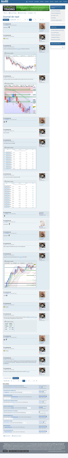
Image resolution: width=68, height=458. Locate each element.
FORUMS (41, 1)
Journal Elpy (53, 17)
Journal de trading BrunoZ (56, 13)
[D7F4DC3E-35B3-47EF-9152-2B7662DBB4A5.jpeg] (20, 195)
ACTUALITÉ (31, 1)
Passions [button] (65, 1)
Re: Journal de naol (7, 35)
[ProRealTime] (26, 8)
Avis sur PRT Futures (55, 32)
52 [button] (35, 19)
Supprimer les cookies (17, 435)
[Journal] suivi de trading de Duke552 (11, 400)
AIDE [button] (60, 1)
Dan (12, 412)
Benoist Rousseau (14, 396)
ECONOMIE (36, 1)
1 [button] (20, 19)
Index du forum (7, 435)
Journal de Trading (7, 378)
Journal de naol (11, 16)
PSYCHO (51, 1)
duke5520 (13, 402)
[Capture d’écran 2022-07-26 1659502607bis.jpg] (20, 99)
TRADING (56, 1)
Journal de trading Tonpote (9, 406)
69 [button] (40, 19)
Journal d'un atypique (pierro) (56, 20)
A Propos (5, 451)
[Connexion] (35, 13)
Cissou (12, 407)
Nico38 (12, 387)
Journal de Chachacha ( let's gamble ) (11, 410)
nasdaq (18, 48)
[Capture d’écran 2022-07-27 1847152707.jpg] (20, 275)
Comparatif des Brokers (55, 37)
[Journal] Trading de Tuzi (8, 415)
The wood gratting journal (8, 430)
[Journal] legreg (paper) (8, 395)
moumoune (7, 422)
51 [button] (32, 19)
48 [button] (25, 19)
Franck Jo (7, 392)
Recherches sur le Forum (55, 39)
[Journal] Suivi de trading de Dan (10, 390)
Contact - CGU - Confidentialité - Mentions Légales (19, 451)
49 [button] (27, 19)
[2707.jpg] (9, 327)
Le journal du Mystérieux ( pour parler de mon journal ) (14, 385)
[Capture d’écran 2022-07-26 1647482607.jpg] (20, 62)
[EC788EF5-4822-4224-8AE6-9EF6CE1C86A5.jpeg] (20, 159)
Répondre (6, 19)
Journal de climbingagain (55, 10)
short (31, 317)
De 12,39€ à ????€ (54, 15)
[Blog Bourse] (4, 1)
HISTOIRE (47, 1)
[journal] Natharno (7, 425)
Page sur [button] (13, 19)
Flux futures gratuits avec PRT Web (57, 30)
